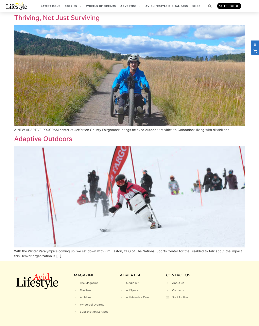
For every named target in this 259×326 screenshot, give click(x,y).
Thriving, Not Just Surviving (57, 18)
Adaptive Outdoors (43, 139)
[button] (210, 6)
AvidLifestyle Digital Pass (166, 5)
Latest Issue (51, 5)
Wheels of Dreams (101, 5)
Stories (71, 5)
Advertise (128, 5)
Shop (196, 5)
